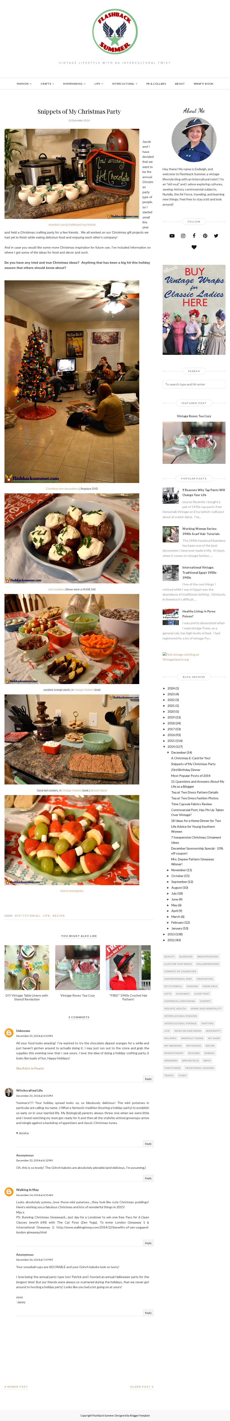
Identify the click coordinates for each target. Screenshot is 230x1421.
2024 (171, 688)
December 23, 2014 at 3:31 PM (34, 1036)
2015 (171, 741)
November (178, 870)
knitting (207, 1023)
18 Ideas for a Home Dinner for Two (196, 821)
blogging (186, 956)
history (205, 1001)
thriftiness (172, 1068)
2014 (171, 746)
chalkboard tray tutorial (82, 224)
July (174, 893)
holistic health (175, 1008)
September (179, 882)
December (178, 752)
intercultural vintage (180, 1023)
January (176, 928)
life (46, 915)
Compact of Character (180, 971)
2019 (171, 717)
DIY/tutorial (27, 915)
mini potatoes (56, 589)
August (176, 887)
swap (207, 1060)
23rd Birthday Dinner (185, 770)
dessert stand (99, 790)
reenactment (174, 1053)
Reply (148, 1079)
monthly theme (192, 1038)
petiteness (193, 1045)
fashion (192, 986)
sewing (209, 1053)
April (174, 911)
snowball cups (57, 224)
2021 (171, 705)
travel (169, 1075)
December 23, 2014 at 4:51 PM (34, 1095)
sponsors (170, 1060)
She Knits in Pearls (30, 1068)
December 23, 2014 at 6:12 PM (34, 1160)
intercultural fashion (180, 1016)
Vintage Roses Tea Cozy (194, 416)
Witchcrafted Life (29, 1090)
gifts (167, 993)
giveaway (183, 993)
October (177, 876)
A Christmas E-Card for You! (191, 758)
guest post (202, 993)
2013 (171, 934)
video (182, 1075)
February (177, 922)
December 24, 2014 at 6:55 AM (34, 1195)
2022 (171, 700)
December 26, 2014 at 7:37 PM (34, 1259)
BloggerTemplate (140, 1415)
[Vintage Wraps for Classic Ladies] (194, 354)
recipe (59, 915)
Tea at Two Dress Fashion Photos (195, 798)
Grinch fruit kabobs (71, 891)
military (170, 1038)
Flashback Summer (103, 1415)
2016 (171, 735)
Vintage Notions (84, 689)
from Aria (210, 986)
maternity (213, 1030)
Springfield (190, 1060)
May (174, 905)
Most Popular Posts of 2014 (190, 775)
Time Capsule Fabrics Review (191, 804)
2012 (171, 940)
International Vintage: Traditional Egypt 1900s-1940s (199, 572)
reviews (194, 1053)
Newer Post (17, 1386)
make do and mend (188, 1030)
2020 (171, 711)
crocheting (205, 978)
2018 (171, 723)
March (175, 916)
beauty (169, 956)
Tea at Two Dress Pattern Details (194, 792)
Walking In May (27, 1190)
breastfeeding (207, 956)
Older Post (140, 1386)
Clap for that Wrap (178, 964)
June (174, 899)
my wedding (173, 1045)
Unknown (23, 1031)
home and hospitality (206, 1008)
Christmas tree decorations (62, 488)
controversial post (178, 978)
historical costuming (179, 1001)
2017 (171, 729)
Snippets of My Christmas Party (193, 764)
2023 (171, 694)
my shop (214, 1038)
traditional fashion (199, 1068)
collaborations (208, 964)
